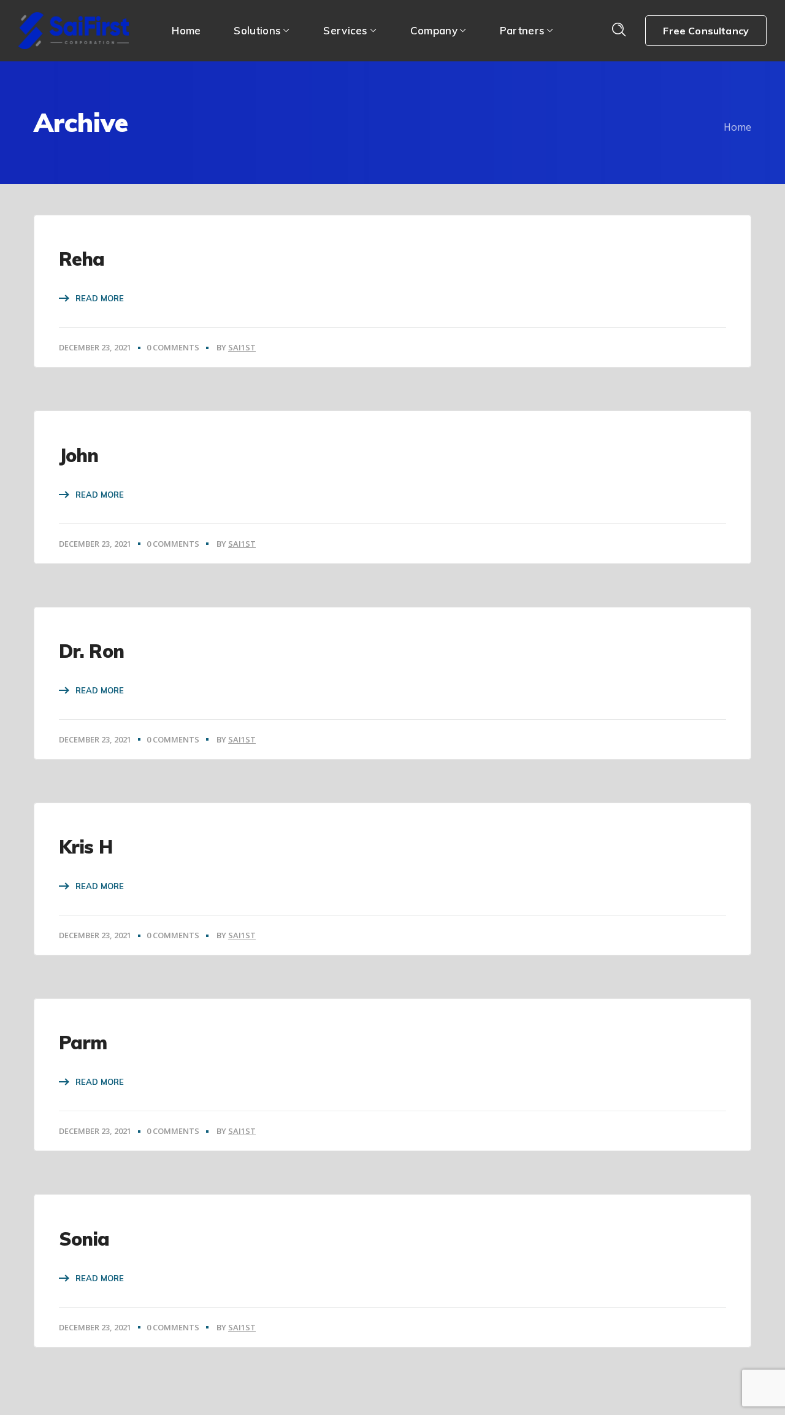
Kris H (85, 846)
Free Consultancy (706, 31)
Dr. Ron (91, 651)
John (78, 455)
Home (737, 127)
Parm (83, 1042)
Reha (81, 259)
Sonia (84, 1239)
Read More (99, 298)
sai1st (242, 347)
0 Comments (173, 347)
